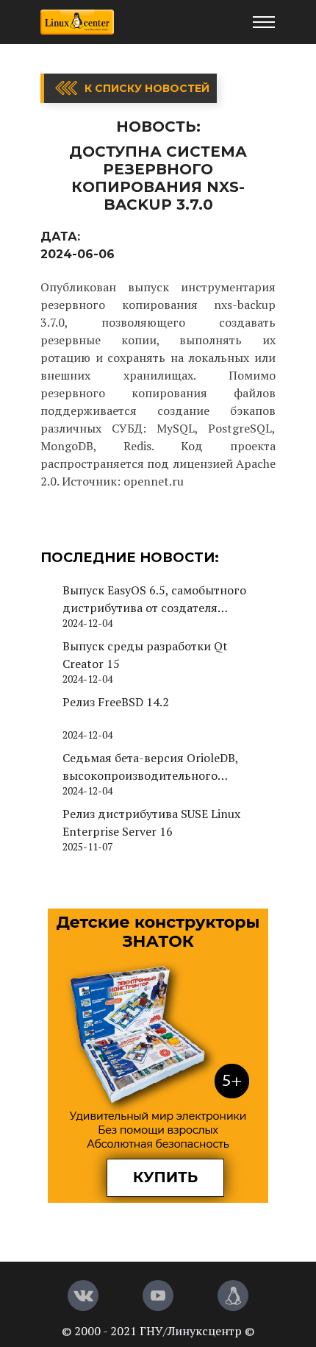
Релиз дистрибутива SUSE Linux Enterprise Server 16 (151, 822)
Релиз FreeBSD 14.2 (115, 702)
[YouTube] (158, 1295)
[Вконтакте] (83, 1295)
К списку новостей (147, 88)
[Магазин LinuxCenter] (233, 1295)
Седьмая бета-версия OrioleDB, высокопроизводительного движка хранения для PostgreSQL (158, 767)
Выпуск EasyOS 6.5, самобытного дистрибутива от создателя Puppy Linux (154, 599)
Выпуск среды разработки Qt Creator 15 (145, 655)
